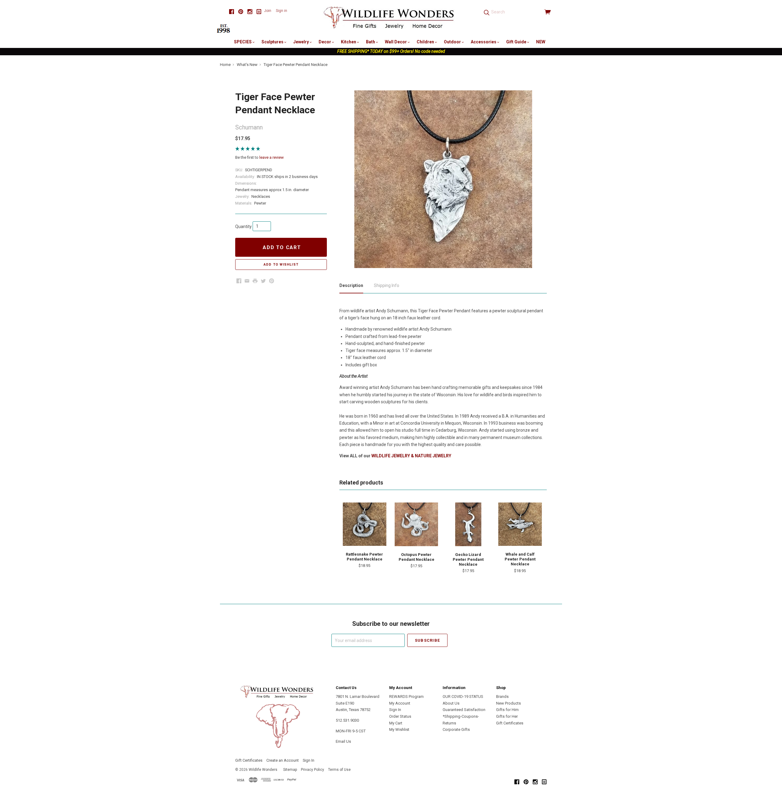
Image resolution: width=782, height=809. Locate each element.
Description (351, 285)
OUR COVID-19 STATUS (463, 696)
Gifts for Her (507, 716)
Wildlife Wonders (263, 769)
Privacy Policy (312, 769)
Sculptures (272, 41)
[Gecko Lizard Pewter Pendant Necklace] (468, 524)
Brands (502, 696)
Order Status (400, 716)
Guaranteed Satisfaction (464, 709)
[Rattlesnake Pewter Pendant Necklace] (364, 524)
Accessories (484, 41)
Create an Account (282, 760)
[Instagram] (249, 12)
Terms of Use (339, 769)
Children (426, 41)
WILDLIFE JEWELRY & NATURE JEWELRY (411, 455)
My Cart (395, 723)
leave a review (271, 157)
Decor (325, 41)
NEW (540, 41)
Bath (371, 41)
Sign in (281, 11)
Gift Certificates (509, 723)
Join (267, 11)
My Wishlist (399, 729)
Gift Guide (516, 41)
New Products (508, 703)
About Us (451, 703)
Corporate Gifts (456, 729)
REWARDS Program (406, 696)
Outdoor (453, 41)
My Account (399, 703)
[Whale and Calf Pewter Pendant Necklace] (520, 524)
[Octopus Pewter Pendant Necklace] (416, 524)
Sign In (395, 709)
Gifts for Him (507, 709)
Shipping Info (386, 285)
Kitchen (349, 41)
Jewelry (301, 41)
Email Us (343, 741)
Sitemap (290, 769)
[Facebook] (231, 12)
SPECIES (243, 41)
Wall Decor (396, 41)
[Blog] (259, 12)
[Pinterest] (240, 12)
